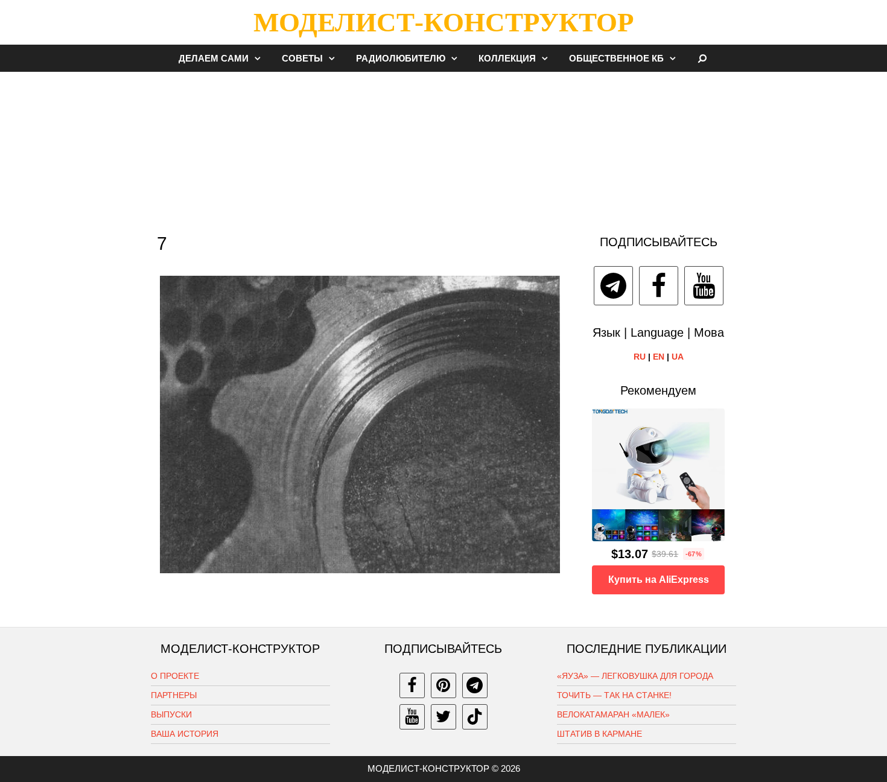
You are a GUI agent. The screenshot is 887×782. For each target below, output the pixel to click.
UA (678, 356)
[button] (261, 58)
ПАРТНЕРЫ (174, 695)
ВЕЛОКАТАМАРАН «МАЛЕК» (613, 714)
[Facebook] (658, 285)
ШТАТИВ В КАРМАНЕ (599, 734)
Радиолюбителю (400, 58)
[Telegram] (613, 285)
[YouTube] (703, 285)
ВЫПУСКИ (171, 714)
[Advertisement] (443, 147)
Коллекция (507, 58)
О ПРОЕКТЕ (175, 676)
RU (640, 356)
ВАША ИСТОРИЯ (184, 734)
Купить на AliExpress (658, 579)
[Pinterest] (443, 685)
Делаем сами (214, 58)
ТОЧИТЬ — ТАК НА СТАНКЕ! (614, 695)
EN (658, 356)
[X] (443, 717)
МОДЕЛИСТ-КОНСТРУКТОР (443, 22)
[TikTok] (475, 717)
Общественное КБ (616, 58)
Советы (302, 58)
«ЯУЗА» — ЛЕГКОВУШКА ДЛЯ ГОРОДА (635, 676)
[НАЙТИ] (702, 58)
